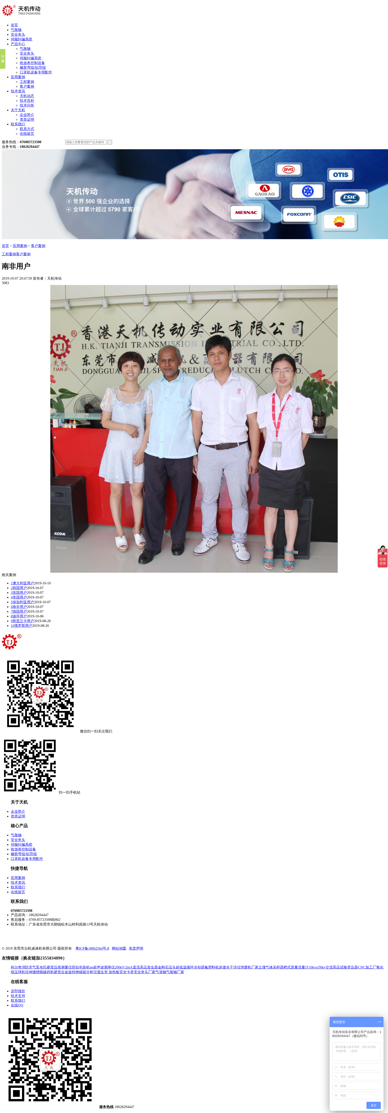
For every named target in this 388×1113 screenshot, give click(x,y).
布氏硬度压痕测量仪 (56, 967)
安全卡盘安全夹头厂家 (137, 972)
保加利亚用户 (22, 602)
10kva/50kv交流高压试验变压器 (333, 967)
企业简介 (27, 115)
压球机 (19, 972)
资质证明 (27, 119)
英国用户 (19, 592)
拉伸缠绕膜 (34, 972)
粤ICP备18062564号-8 (92, 948)
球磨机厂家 (249, 967)
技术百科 (27, 100)
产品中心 (18, 44)
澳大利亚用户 (22, 583)
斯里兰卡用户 (22, 621)
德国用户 (19, 611)
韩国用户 (19, 588)
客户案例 (27, 86)
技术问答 (27, 105)
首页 (14, 25)
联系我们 (18, 124)
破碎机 (48, 972)
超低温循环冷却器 (190, 967)
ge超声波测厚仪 (102, 967)
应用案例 (18, 77)
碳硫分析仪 (88, 972)
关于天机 (18, 110)
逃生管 (103, 972)
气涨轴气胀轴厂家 (169, 972)
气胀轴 (16, 30)
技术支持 (18, 996)
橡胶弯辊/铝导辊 (33, 67)
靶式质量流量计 (296, 967)
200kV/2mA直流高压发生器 (136, 967)
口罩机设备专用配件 (36, 72)
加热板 (114, 972)
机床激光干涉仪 (227, 967)
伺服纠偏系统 (21, 39)
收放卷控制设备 (32, 63)
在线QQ (17, 1005)
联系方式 (27, 129)
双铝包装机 (81, 967)
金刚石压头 (167, 967)
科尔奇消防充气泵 (25, 967)
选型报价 (18, 991)
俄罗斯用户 (21, 626)
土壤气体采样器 (271, 967)
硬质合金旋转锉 (66, 972)
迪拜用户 (19, 616)
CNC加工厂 (367, 967)
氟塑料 (210, 967)
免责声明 (136, 948)
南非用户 (19, 607)
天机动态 (27, 96)
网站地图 (119, 948)
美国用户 (19, 597)
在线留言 (27, 134)
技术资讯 (18, 91)
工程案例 (27, 82)
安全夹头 (18, 34)
